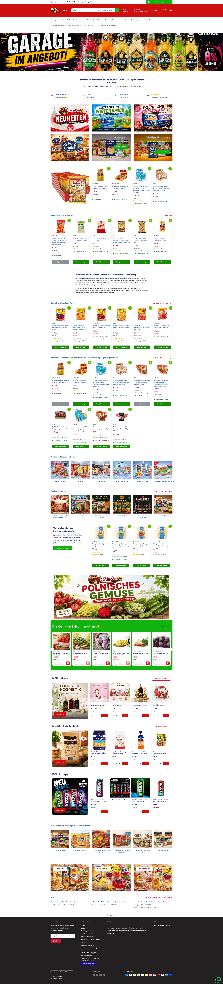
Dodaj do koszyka (81, 262)
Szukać (83, 925)
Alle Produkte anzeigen (160, 678)
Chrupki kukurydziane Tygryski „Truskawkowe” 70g (141, 240)
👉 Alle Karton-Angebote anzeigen (161, 358)
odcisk (83, 928)
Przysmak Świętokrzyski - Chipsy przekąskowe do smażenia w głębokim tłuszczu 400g (59, 241)
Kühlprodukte (77, 20)
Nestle (135, 183)
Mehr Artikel (60, 714)
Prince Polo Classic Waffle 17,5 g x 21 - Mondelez (120, 187)
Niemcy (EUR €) (64, 972)
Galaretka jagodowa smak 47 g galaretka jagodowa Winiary (60, 327)
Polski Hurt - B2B (86, 955)
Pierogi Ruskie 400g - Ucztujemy (98, 545)
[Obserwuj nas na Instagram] (97, 975)
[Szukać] (117, 10)
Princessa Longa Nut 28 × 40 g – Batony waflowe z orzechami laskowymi (80, 429)
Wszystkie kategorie (87, 945)
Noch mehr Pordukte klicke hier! (162, 303)
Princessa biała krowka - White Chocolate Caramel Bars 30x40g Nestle (161, 188)
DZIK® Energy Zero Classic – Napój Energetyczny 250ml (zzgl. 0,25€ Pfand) (161, 801)
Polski (53, 972)
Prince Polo (95, 183)
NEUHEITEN (66, 20)
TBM (114, 235)
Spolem (54, 235)
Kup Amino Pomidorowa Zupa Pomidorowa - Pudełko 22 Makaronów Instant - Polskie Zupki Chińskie (161, 384)
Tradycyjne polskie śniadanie (161, 925)
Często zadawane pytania (89, 953)
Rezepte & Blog (88, 25)
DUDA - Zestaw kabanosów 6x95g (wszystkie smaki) (60, 428)
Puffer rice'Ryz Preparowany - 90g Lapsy (101, 239)
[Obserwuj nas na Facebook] (94, 975)
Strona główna (55, 20)
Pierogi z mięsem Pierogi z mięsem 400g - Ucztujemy (141, 545)
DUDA (53, 424)
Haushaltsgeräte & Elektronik (107, 25)
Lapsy (94, 235)
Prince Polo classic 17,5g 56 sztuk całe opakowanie (100, 187)
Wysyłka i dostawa (87, 936)
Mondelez (115, 183)
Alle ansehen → (166, 626)
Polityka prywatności (87, 931)
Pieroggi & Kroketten (62, 548)
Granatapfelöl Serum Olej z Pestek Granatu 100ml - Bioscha (98, 705)
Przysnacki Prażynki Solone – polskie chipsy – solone (81, 239)
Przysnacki (76, 235)
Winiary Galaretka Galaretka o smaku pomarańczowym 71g (121, 327)
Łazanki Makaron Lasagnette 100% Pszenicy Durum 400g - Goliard (99, 753)
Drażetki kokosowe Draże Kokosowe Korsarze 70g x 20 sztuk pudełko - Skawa (121, 429)
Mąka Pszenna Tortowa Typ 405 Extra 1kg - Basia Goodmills (119, 753)
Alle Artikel (59, 810)
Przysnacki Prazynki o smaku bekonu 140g (160, 239)
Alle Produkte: (168, 215)
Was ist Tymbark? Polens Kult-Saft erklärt (67, 902)
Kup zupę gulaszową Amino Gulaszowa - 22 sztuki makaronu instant (142, 382)
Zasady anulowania (87, 934)
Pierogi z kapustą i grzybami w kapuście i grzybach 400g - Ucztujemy (120, 546)
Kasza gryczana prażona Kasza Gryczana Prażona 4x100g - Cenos (159, 753)
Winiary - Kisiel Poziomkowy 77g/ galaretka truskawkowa (142, 327)
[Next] (172, 187)
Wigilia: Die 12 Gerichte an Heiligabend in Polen (110, 902)
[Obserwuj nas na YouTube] (100, 975)
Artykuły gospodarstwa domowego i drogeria (65, 25)
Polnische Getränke (111, 20)
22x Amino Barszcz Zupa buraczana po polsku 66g (100, 428)
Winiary (54, 323)
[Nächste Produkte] (171, 649)
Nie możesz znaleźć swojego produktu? (90, 949)
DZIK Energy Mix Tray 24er (119, 799)
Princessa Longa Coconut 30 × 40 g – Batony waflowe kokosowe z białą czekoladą (141, 189)
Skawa (115, 424)
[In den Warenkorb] (68, 663)
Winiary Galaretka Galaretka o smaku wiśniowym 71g (101, 326)
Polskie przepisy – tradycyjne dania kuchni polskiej (90, 959)
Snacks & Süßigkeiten (93, 20)
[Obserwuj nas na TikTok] (104, 975)
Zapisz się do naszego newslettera (161, 2)
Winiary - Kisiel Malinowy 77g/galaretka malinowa (161, 326)
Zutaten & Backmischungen (131, 20)
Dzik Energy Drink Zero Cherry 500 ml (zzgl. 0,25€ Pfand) (98, 801)
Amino (135, 377)
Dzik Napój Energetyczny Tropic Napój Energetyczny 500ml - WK (140, 801)
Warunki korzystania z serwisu (90, 939)
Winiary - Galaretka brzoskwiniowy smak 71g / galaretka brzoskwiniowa (80, 327)
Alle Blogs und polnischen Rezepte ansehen (159, 897)
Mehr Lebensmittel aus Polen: (163, 491)
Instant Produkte (150, 20)
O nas (82, 942)
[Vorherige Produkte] (52, 649)
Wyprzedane (60, 262)
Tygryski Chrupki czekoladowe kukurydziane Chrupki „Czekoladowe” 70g (121, 240)
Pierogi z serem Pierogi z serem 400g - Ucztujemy (160, 545)
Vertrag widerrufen (88, 963)
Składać (55, 941)
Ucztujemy (95, 541)
